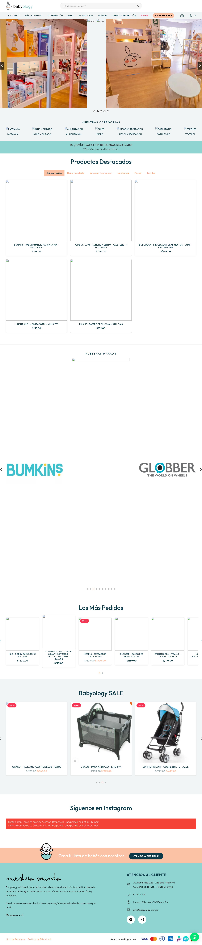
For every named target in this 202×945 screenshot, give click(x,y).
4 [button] (104, 111)
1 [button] (94, 111)
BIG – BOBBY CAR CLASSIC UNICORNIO (22, 655)
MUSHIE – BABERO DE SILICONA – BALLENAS (101, 324)
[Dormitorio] (163, 129)
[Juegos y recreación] (130, 129)
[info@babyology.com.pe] (130, 910)
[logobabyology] (19, 5)
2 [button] (98, 111)
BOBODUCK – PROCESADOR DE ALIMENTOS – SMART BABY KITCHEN (165, 246)
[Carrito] (182, 16)
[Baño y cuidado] (42, 129)
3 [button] (101, 111)
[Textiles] (190, 129)
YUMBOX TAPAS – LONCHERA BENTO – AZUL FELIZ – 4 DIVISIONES (101, 246)
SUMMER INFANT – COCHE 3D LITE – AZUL (166, 766)
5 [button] (108, 111)
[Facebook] (131, 919)
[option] (91, 63)
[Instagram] (142, 919)
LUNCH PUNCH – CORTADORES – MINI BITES (36, 324)
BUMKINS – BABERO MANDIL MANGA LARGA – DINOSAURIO (36, 246)
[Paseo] (99, 129)
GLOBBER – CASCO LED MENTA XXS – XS (131, 655)
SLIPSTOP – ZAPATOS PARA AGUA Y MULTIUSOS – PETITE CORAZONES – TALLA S (58, 655)
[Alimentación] (74, 129)
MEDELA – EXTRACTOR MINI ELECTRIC (95, 655)
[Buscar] (138, 6)
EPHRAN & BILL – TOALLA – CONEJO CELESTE (168, 655)
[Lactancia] (13, 129)
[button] (192, 15)
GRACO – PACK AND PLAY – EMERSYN (101, 766)
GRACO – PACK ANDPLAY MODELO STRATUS (36, 766)
